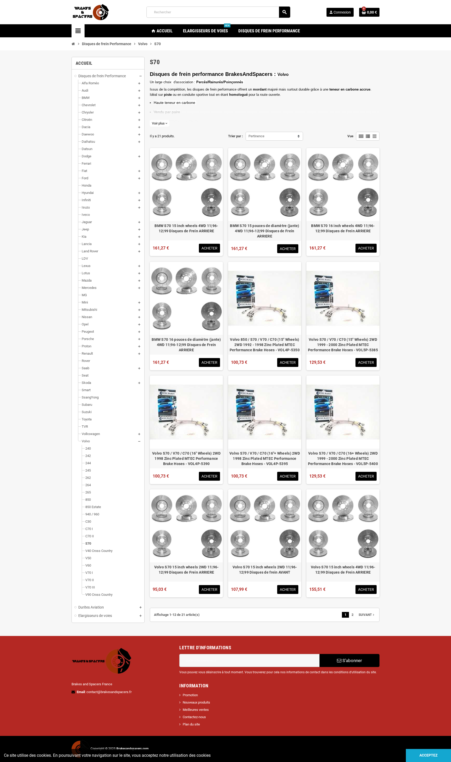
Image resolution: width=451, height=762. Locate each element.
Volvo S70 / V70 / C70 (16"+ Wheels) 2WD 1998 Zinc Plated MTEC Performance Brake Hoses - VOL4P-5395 (264, 458)
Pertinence (256, 136)
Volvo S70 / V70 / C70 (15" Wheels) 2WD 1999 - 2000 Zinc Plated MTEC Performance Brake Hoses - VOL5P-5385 (343, 344)
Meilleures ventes (196, 710)
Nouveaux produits (196, 702)
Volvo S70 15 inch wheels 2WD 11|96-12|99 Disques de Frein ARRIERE (186, 569)
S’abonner (351, 660)
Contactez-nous (194, 717)
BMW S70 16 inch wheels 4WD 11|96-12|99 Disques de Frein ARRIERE (343, 228)
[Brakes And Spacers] (91, 12)
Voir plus (159, 123)
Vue (350, 136)
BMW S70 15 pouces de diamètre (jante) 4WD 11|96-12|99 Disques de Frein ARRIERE (264, 231)
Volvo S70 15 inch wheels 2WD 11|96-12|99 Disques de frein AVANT (265, 569)
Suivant (367, 615)
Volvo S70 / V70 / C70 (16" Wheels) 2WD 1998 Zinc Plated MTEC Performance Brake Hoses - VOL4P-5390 (186, 458)
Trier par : (235, 136)
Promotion (190, 695)
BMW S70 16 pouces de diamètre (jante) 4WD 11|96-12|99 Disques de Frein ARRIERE (186, 344)
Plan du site (191, 724)
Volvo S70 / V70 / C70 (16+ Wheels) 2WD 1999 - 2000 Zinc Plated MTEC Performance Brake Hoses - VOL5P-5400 (343, 458)
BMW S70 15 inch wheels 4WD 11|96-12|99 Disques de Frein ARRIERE (186, 228)
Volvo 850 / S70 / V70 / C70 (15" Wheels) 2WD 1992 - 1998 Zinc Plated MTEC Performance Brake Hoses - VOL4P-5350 (265, 344)
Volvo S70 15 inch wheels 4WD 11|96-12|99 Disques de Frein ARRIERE (343, 569)
